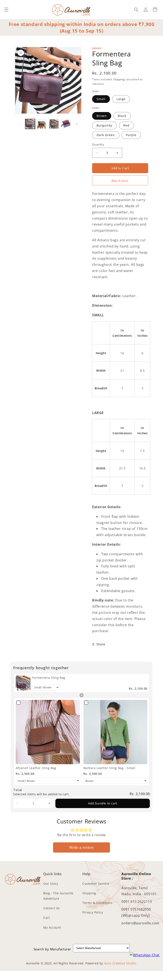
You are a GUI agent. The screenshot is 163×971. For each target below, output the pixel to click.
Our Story (50, 884)
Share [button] (100, 644)
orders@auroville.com (140, 923)
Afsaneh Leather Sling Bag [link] (36, 768)
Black (122, 116)
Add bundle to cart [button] (102, 803)
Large (121, 99)
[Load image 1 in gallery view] (30, 124)
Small (101, 99)
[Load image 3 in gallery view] (54, 124)
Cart (46, 918)
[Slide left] (19, 124)
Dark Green (106, 135)
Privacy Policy (92, 912)
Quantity (98, 144)
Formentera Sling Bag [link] (48, 678)
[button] (6, 9)
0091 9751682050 (136, 909)
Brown (102, 116)
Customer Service (95, 884)
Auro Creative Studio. (120, 963)
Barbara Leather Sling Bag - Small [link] (109, 768)
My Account (52, 927)
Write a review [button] (81, 847)
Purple (131, 135)
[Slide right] (77, 124)
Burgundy (104, 125)
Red (126, 125)
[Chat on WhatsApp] (145, 955)
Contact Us (51, 908)
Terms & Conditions (97, 903)
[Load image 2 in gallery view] (42, 124)
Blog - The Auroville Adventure (58, 896)
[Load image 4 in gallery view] (66, 124)
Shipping (119, 79)
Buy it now (120, 180)
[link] (23, 683)
